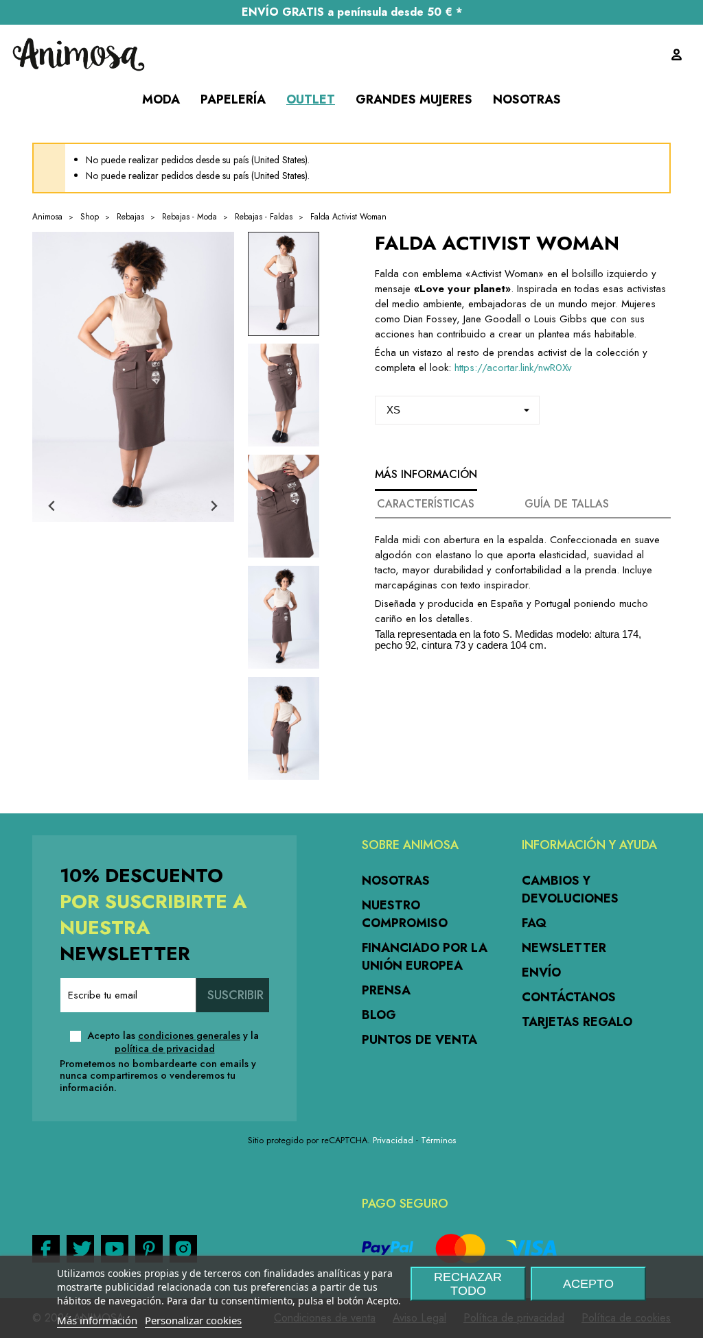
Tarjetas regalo (577, 1022)
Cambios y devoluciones (570, 889)
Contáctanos (569, 997)
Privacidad (393, 1140)
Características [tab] (425, 504)
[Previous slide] (52, 506)
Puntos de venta (419, 1040)
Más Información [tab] (426, 474)
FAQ (534, 923)
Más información (97, 1320)
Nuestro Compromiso (405, 914)
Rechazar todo (468, 1284)
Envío (541, 972)
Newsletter (564, 948)
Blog (379, 1015)
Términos (438, 1140)
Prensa (386, 990)
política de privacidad (165, 1048)
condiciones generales (189, 1035)
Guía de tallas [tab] (567, 504)
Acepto (588, 1284)
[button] (283, 284)
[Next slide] (214, 506)
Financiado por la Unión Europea (424, 957)
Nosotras (396, 880)
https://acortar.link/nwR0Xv (511, 367)
